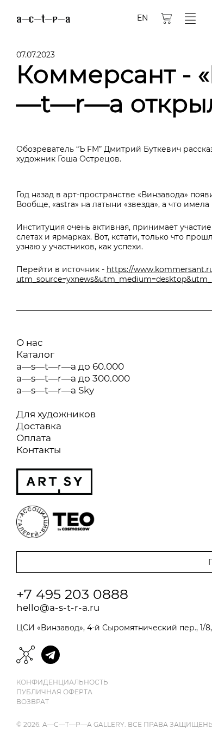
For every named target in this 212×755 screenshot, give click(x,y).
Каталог (35, 354)
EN (142, 18)
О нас (29, 342)
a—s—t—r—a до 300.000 (73, 378)
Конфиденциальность (62, 682)
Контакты (38, 449)
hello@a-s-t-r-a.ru (57, 607)
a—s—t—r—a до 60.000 (70, 366)
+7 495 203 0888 (72, 594)
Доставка (38, 426)
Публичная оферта (54, 692)
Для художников (56, 414)
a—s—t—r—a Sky (55, 390)
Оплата (33, 438)
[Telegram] (50, 655)
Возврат (32, 702)
